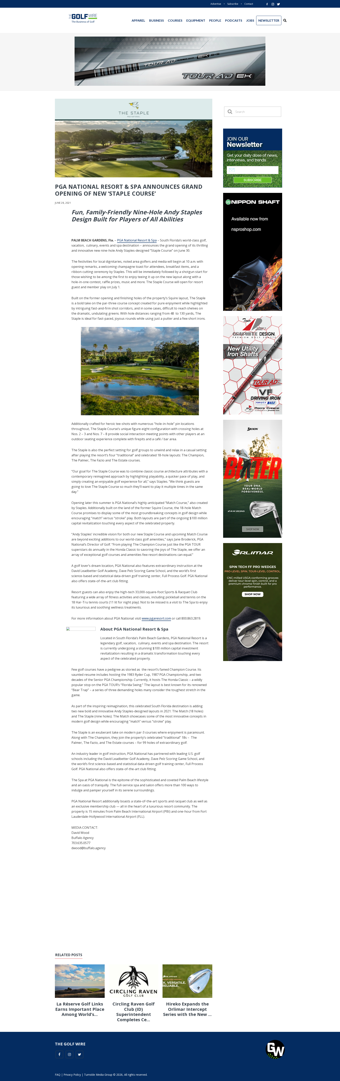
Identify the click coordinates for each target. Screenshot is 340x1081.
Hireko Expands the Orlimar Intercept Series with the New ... (187, 1009)
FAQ (57, 1074)
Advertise (216, 4)
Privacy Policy (72, 1074)
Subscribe (232, 4)
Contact (248, 4)
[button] (284, 20)
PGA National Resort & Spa (137, 240)
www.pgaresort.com (156, 618)
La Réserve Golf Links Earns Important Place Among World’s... (79, 1009)
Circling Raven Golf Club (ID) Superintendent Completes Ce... (134, 1011)
